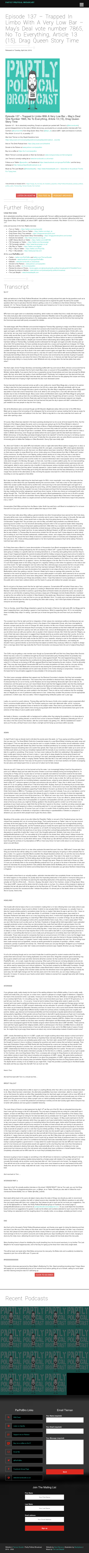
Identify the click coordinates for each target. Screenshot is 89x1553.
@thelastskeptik (29, 169)
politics (7, 186)
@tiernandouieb (72, 125)
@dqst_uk (47, 131)
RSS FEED (43, 195)
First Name (29, 1493)
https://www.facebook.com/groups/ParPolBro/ (55, 162)
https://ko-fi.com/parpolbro (28, 151)
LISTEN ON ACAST (25, 195)
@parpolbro (24, 162)
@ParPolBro (17, 1460)
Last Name (29, 1504)
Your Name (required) (54, 1416)
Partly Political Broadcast (19, 2)
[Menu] (82, 4)
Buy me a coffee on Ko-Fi (22, 1443)
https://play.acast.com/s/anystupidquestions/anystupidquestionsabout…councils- (32, 140)
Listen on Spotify (19, 1426)
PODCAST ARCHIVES (63, 195)
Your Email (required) (54, 1427)
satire (11, 186)
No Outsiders (47, 184)
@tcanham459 (17, 131)
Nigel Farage (30, 184)
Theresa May (18, 186)
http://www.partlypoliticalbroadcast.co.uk (27, 165)
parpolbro (54, 184)
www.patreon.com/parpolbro (32, 147)
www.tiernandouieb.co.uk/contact (42, 158)
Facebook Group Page (21, 1469)
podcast (75, 184)
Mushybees (78, 1547)
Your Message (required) (55, 1438)
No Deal (39, 184)
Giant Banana (59, 1547)
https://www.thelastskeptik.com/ (48, 169)
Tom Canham (36, 186)
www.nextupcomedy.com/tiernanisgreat (58, 155)
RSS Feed (17, 1417)
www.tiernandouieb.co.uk (22, 1477)
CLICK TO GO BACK (44, 1274)
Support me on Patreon (21, 1434)
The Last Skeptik (58, 1549)
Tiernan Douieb (27, 186)
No (36, 184)
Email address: (30, 1515)
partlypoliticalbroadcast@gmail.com (46, 1207)
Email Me (16, 1452)
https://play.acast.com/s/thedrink (39, 143)
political (80, 184)
